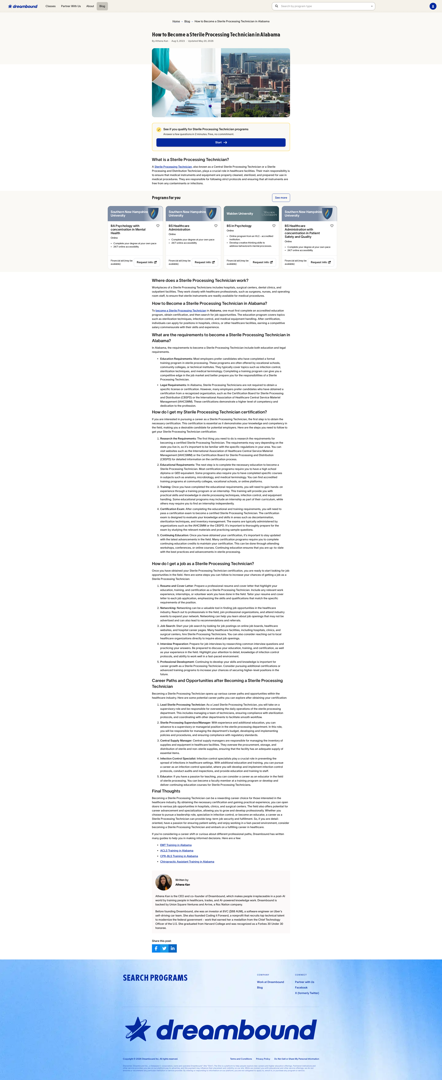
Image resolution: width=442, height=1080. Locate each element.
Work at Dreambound (270, 981)
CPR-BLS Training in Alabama (179, 856)
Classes (51, 6)
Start (218, 142)
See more (281, 197)
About (90, 6)
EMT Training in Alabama (176, 845)
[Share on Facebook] (156, 948)
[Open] (371, 6)
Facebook (301, 987)
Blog (102, 6)
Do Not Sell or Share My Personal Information (296, 1059)
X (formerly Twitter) (307, 993)
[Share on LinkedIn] (173, 948)
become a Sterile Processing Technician (181, 310)
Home (176, 21)
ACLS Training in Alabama (176, 850)
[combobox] (328, 6)
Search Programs (155, 977)
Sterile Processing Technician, (174, 166)
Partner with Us (304, 981)
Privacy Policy (263, 1059)
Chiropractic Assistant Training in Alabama (187, 861)
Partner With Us (71, 6)
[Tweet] (164, 948)
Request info (145, 262)
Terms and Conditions (241, 1059)
